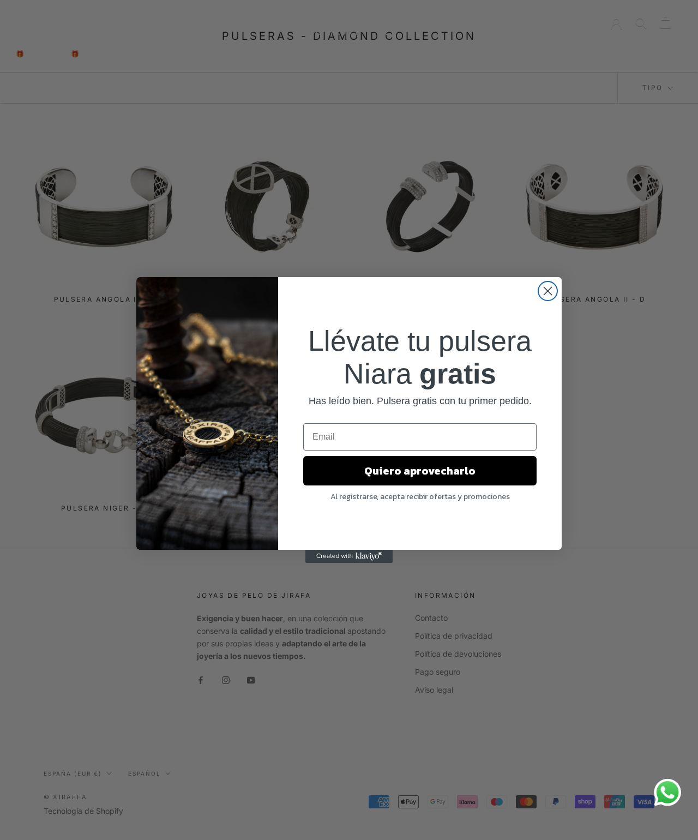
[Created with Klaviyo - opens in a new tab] (349, 556)
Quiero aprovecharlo (420, 471)
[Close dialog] (547, 291)
